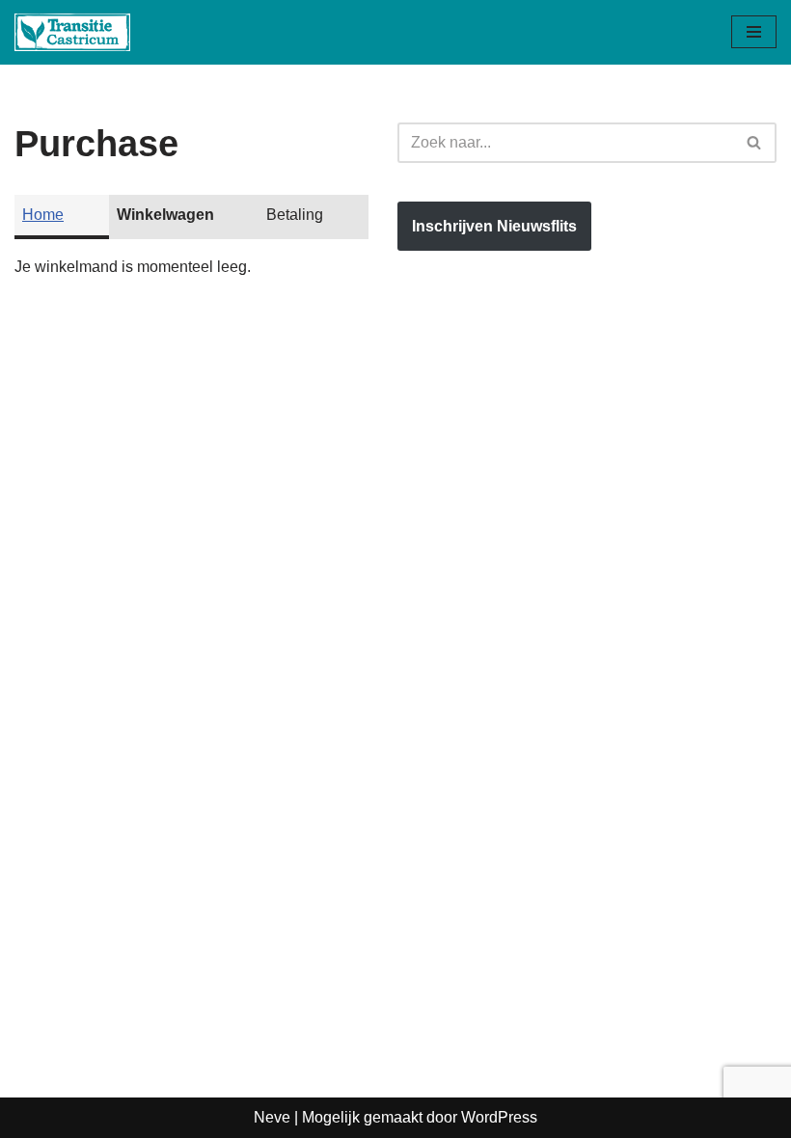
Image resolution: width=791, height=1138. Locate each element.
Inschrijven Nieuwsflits (494, 226)
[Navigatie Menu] (754, 31)
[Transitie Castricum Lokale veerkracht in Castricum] (72, 32)
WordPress (499, 1117)
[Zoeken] (755, 142)
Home (43, 214)
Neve (272, 1117)
